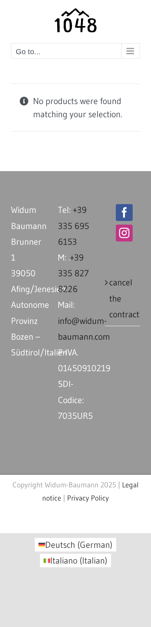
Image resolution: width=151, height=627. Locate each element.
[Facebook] (124, 212)
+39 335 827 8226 (73, 273)
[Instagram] (124, 233)
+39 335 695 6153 (73, 225)
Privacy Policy (88, 498)
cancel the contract (122, 298)
